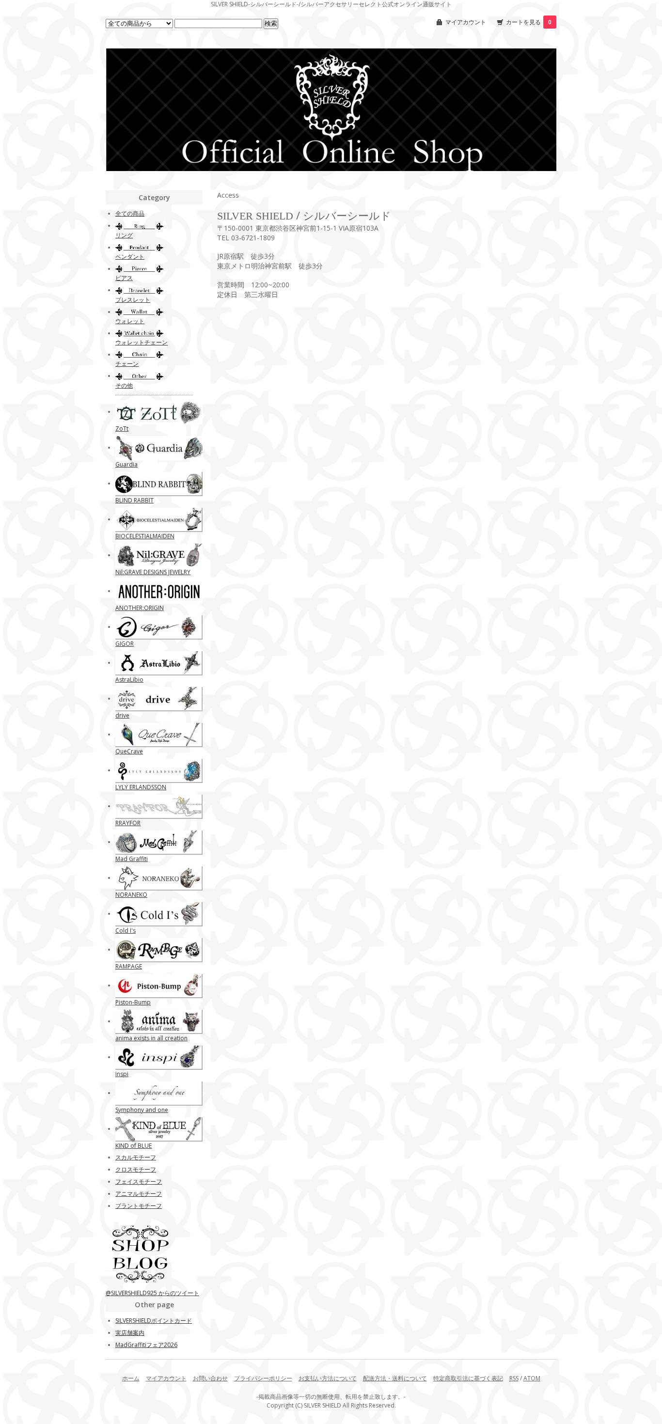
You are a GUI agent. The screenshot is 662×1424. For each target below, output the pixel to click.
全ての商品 (129, 213)
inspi (121, 1074)
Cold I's (125, 930)
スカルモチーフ (135, 1157)
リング (124, 235)
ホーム (131, 1378)
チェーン (127, 364)
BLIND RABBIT (134, 500)
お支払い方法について (328, 1378)
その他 (124, 385)
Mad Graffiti (131, 859)
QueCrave (129, 751)
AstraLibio (129, 679)
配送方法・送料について (395, 1378)
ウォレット (129, 321)
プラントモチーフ (138, 1206)
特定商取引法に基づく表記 (468, 1378)
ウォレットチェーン (141, 342)
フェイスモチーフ (138, 1181)
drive (122, 715)
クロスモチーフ (135, 1169)
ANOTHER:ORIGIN (139, 608)
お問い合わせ (210, 1378)
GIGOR (124, 644)
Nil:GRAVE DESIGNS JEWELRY (152, 572)
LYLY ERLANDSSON (140, 787)
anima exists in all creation (151, 1038)
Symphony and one (141, 1110)
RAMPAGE (128, 966)
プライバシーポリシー (263, 1378)
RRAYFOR (128, 823)
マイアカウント (465, 22)
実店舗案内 (129, 1333)
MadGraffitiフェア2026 (146, 1345)
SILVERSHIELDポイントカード (153, 1320)
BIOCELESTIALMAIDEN (144, 536)
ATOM (531, 1378)
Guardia (126, 464)
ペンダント (129, 256)
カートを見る (529, 22)
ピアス (124, 278)
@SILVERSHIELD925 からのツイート (152, 1293)
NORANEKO (131, 895)
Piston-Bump (133, 1002)
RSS (514, 1378)
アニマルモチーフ (138, 1193)
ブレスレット (132, 300)
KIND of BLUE (133, 1146)
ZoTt (121, 428)
